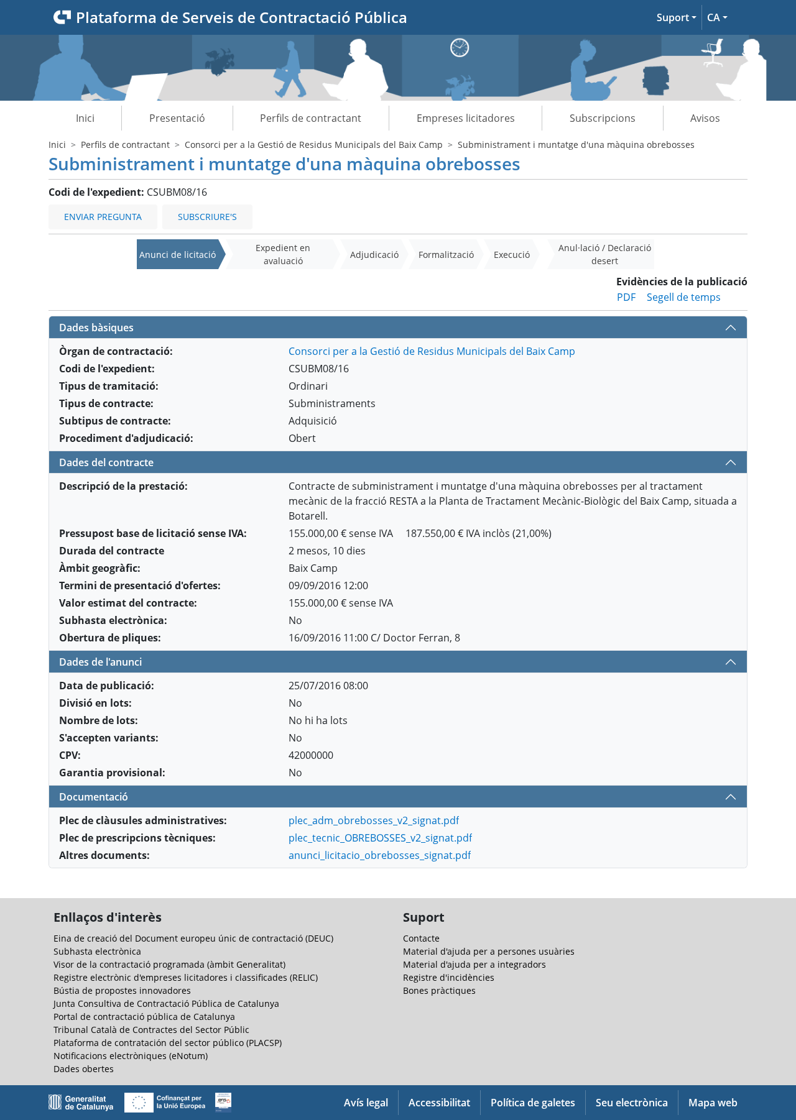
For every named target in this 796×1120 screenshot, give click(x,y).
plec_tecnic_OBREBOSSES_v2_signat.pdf (380, 838)
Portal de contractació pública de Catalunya (144, 1016)
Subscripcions (603, 118)
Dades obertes (83, 1069)
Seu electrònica (632, 1102)
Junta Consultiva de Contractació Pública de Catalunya (166, 1003)
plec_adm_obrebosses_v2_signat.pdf (374, 820)
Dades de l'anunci (100, 662)
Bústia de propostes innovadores (122, 990)
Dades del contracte (106, 462)
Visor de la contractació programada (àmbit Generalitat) (169, 964)
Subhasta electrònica (97, 951)
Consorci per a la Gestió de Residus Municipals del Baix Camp (314, 144)
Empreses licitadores (466, 118)
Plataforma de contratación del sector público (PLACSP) (167, 1043)
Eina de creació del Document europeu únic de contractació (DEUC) (193, 938)
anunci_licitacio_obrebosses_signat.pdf (380, 855)
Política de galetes (533, 1102)
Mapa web (713, 1102)
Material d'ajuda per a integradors (474, 964)
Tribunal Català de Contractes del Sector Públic (151, 1029)
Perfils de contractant (310, 118)
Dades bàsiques (96, 327)
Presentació (177, 118)
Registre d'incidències (448, 977)
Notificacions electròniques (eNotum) (130, 1056)
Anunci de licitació (177, 254)
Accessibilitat (439, 1102)
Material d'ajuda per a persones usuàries (489, 951)
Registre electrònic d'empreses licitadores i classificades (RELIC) (185, 977)
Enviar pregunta (103, 217)
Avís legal (366, 1102)
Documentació (93, 797)
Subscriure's (207, 217)
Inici (85, 118)
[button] (676, 17)
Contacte (421, 938)
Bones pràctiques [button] (439, 990)
